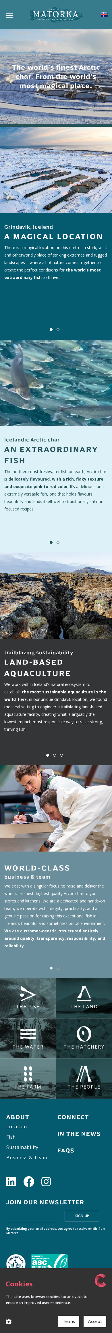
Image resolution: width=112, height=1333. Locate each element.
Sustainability (22, 1147)
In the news (79, 1133)
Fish (11, 1137)
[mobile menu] (9, 17)
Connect (73, 1117)
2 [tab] (58, 329)
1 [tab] (51, 329)
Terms (69, 1321)
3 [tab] (61, 755)
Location (16, 1126)
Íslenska (104, 15)
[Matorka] (56, 14)
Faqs (66, 1150)
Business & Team (26, 1157)
